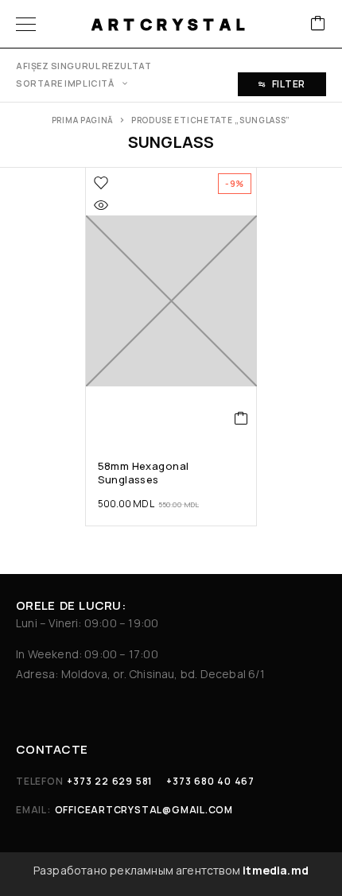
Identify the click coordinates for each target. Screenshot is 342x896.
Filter (288, 84)
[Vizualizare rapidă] (101, 205)
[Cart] (318, 24)
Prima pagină (83, 120)
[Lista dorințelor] (101, 183)
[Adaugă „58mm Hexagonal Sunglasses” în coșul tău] (241, 418)
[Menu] (26, 24)
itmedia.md (276, 870)
